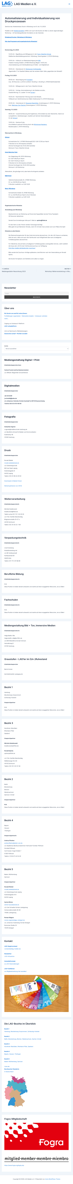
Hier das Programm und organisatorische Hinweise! (21, 41)
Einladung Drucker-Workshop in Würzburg (18, 37)
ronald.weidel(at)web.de (11, 463)
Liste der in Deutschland (11, 1069)
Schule (32, 92)
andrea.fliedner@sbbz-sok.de (13, 843)
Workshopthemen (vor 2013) (13, 486)
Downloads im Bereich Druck (13, 481)
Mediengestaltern (19, 31)
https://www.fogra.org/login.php (14, 1165)
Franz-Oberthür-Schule (44, 54)
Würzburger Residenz (40, 124)
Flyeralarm (29, 80)
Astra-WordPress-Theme (52, 1179)
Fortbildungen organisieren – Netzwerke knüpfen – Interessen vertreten (25, 316)
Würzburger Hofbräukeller (33, 69)
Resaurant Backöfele (32, 103)
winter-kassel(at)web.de (11, 905)
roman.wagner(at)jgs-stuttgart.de (14, 920)
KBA (39, 60)
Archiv (6, 346)
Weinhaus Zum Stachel (18, 105)
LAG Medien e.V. (25, 4)
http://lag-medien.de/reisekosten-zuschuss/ (22, 248)
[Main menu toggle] (69, 4)
